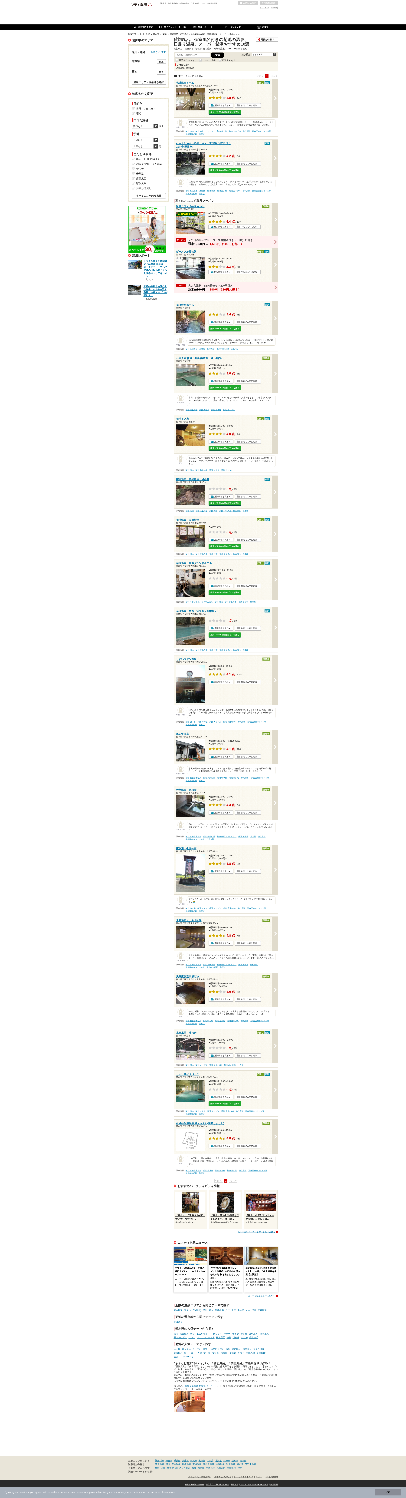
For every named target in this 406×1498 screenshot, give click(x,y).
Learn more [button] (168, 1492)
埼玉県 (169, 1460)
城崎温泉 (186, 1464)
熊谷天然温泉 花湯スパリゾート (200, 1386)
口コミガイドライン (243, 1477)
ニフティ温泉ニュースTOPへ (261, 1296)
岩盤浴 (140, 173)
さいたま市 (184, 1468)
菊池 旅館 (213, 511)
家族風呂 (220, 1337)
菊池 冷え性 (222, 131)
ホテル (244, 1337)
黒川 (205, 1310)
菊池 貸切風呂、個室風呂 (230, 511)
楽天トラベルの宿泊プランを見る (224, 112)
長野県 (226, 1460)
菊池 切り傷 (191, 722)
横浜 (157, 1468)
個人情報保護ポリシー (194, 1484)
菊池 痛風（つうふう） (205, 131)
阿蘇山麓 (219, 1310)
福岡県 (243, 1460)
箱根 (168, 1464)
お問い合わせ (272, 1477)
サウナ (192, 1337)
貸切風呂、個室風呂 (259, 1334)
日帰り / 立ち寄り (146, 108)
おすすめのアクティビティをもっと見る (256, 1231)
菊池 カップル (235, 131)
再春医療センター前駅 (261, 131)
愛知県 (235, 1460)
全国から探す (158, 52)
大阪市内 (210, 1468)
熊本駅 (245, 511)
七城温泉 (178, 1322)
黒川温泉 (230, 1464)
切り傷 (236, 1337)
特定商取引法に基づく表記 (217, 1484)
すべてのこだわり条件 (148, 195)
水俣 (233, 1310)
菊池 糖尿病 (204, 410)
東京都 (202, 1460)
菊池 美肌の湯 (223, 349)
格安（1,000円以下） (200, 1334)
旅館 (229, 1337)
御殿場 (201, 1468)
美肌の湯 (253, 1337)
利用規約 (234, 1484)
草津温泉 (159, 1464)
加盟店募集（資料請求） (199, 1477)
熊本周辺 (178, 1310)
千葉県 (177, 1460)
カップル (217, 1334)
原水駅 (202, 194)
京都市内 (221, 1468)
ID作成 (274, 7)
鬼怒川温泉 (250, 1464)
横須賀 (170, 1468)
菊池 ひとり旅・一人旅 (233, 1065)
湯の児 (240, 1310)
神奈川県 (159, 1460)
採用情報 (274, 1484)
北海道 (218, 1460)
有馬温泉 (176, 1464)
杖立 (211, 1310)
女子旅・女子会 (211, 1353)
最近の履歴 (269, 3)
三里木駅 (210, 839)
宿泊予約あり (228, 60)
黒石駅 (202, 134)
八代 (227, 1310)
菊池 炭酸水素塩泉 (193, 778)
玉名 (186, 1310)
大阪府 (210, 1460)
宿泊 (176, 1334)
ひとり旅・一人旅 (206, 1337)
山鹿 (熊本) (195, 1310)
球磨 (254, 1310)
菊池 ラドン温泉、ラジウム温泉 (199, 602)
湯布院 (240, 1464)
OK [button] (388, 1492)
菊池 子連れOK (229, 722)
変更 (161, 61)
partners (64, 1492)
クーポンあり (209, 60)
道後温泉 (220, 1464)
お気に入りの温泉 (248, 3)
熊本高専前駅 (191, 134)
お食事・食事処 (231, 1334)
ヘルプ (259, 1477)
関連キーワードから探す (141, 1471)
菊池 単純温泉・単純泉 (195, 191)
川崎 (163, 1468)
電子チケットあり (188, 60)
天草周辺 (262, 1310)
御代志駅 (246, 131)
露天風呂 (184, 1334)
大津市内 (231, 1468)
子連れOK (261, 1353)
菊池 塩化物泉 (209, 964)
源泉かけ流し (180, 1337)
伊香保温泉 (208, 1464)
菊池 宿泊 (190, 131)
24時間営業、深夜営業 (149, 164)
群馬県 (193, 1460)
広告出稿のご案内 (222, 1477)
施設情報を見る (221, 105)
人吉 (248, 1310)
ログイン (264, 7)
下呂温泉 (197, 1464)
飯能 (194, 1468)
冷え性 (244, 1334)
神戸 (240, 1468)
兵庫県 (185, 1460)
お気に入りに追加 (249, 105)
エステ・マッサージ (184, 1357)
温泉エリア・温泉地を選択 (149, 82)
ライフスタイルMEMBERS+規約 (254, 1484)
